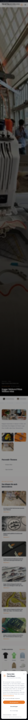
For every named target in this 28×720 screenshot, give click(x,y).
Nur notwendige (14, 710)
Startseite (4, 381)
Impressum (15, 714)
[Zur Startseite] (10, 5)
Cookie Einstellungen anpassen (12, 698)
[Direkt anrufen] (21, 4)
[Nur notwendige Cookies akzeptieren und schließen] (24, 674)
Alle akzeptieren (14, 702)
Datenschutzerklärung (8, 695)
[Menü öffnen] (25, 4)
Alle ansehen (22, 649)
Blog (10, 381)
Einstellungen (14, 706)
